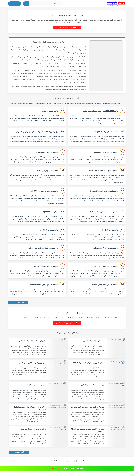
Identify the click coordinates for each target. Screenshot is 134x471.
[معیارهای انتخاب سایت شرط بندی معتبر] (56, 348)
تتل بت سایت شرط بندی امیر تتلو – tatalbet (42, 248)
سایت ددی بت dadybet (110, 230)
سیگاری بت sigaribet (50, 212)
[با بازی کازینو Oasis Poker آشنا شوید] (56, 436)
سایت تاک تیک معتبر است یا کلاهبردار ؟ (104, 191)
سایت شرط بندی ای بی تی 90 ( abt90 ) (44, 191)
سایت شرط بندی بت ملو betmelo (106, 266)
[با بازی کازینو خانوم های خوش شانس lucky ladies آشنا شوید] (56, 414)
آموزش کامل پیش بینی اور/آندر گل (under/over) (88, 363)
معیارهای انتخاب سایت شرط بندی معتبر (32, 341)
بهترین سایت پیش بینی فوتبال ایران (92, 385)
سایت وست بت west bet (49, 230)
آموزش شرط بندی (19, 452)
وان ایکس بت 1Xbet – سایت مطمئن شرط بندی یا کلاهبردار (37, 132)
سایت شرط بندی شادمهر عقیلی (47, 152)
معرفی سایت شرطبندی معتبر (67, 27)
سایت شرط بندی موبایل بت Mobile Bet (44, 284)
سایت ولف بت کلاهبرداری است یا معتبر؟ (104, 212)
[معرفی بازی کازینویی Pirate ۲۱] (56, 392)
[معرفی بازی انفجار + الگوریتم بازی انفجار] (56, 370)
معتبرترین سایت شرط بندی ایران (93, 341)
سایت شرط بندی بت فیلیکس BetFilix (105, 284)
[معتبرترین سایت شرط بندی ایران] (115, 348)
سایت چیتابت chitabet (50, 111)
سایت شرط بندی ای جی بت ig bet (106, 152)
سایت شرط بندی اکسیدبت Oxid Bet (45, 266)
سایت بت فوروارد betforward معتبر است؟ (103, 170)
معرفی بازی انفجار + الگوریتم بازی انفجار (32, 363)
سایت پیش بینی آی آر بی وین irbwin (105, 248)
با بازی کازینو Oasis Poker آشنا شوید (33, 429)
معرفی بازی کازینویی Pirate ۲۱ (36, 385)
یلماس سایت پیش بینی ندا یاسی (46, 170)
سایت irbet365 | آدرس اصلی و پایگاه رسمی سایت (100, 111)
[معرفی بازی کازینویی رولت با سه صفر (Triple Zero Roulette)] (115, 436)
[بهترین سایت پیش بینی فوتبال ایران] (115, 392)
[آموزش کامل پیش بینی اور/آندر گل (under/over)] (115, 370)
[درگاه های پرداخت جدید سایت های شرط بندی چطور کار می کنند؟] (115, 414)
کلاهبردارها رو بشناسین (18, 303)
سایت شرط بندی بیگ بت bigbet (106, 132)
